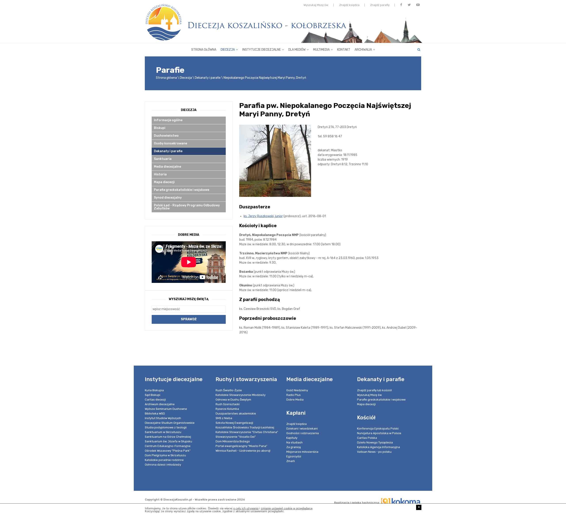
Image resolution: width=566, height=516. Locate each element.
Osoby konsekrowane (170, 143)
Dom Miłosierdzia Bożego (233, 441)
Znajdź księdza (349, 5)
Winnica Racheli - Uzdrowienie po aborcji (243, 450)
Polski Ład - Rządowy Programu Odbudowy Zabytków (187, 206)
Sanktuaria (163, 159)
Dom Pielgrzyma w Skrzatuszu (165, 455)
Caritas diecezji (155, 399)
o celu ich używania (245, 508)
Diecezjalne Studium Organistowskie (170, 422)
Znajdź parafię (380, 5)
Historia (160, 174)
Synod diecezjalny (168, 197)
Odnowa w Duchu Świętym (233, 399)
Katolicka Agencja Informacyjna (378, 447)
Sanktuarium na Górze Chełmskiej (168, 436)
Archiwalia (363, 50)
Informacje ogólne (168, 120)
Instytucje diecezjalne (261, 50)
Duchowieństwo (166, 136)
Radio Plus (293, 395)
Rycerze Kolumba (227, 408)
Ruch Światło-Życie (229, 390)
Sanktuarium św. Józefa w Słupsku (168, 441)
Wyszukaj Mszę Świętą (188, 299)
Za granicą (293, 447)
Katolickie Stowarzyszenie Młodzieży (241, 395)
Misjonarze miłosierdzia (302, 451)
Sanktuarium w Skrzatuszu (163, 432)
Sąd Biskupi (152, 395)
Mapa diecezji (164, 182)
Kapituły (291, 437)
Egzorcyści (293, 456)
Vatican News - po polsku (374, 451)
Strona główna (203, 50)
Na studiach (294, 442)
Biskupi (159, 128)
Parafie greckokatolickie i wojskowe (181, 190)
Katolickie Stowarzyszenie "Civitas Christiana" (247, 432)
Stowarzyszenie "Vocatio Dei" (236, 436)
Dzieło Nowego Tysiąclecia (375, 442)
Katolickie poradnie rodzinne (164, 460)
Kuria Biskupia (154, 390)
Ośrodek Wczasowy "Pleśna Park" (168, 450)
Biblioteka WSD (155, 413)
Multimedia (321, 50)
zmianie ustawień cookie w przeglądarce (286, 508)
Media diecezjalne (167, 167)
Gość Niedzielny (297, 390)
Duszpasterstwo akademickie (236, 413)
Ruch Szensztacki (228, 404)
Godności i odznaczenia (302, 433)
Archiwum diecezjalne (160, 404)
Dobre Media (295, 399)
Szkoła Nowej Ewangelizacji (234, 422)
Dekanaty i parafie (208, 78)
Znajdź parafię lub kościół (374, 390)
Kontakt (343, 50)
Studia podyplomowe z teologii (166, 427)
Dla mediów (297, 50)
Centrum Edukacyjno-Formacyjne (168, 446)
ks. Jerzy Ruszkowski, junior (263, 216)
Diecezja (228, 50)
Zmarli (290, 461)
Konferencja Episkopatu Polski (378, 428)
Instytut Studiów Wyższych (163, 418)
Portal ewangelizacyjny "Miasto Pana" (241, 446)
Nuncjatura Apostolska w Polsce (379, 433)
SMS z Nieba (224, 418)
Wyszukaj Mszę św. (316, 5)
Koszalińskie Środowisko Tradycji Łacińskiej (245, 427)
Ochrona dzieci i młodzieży (163, 464)
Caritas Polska (367, 437)
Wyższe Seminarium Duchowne (166, 408)
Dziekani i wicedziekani (302, 428)
